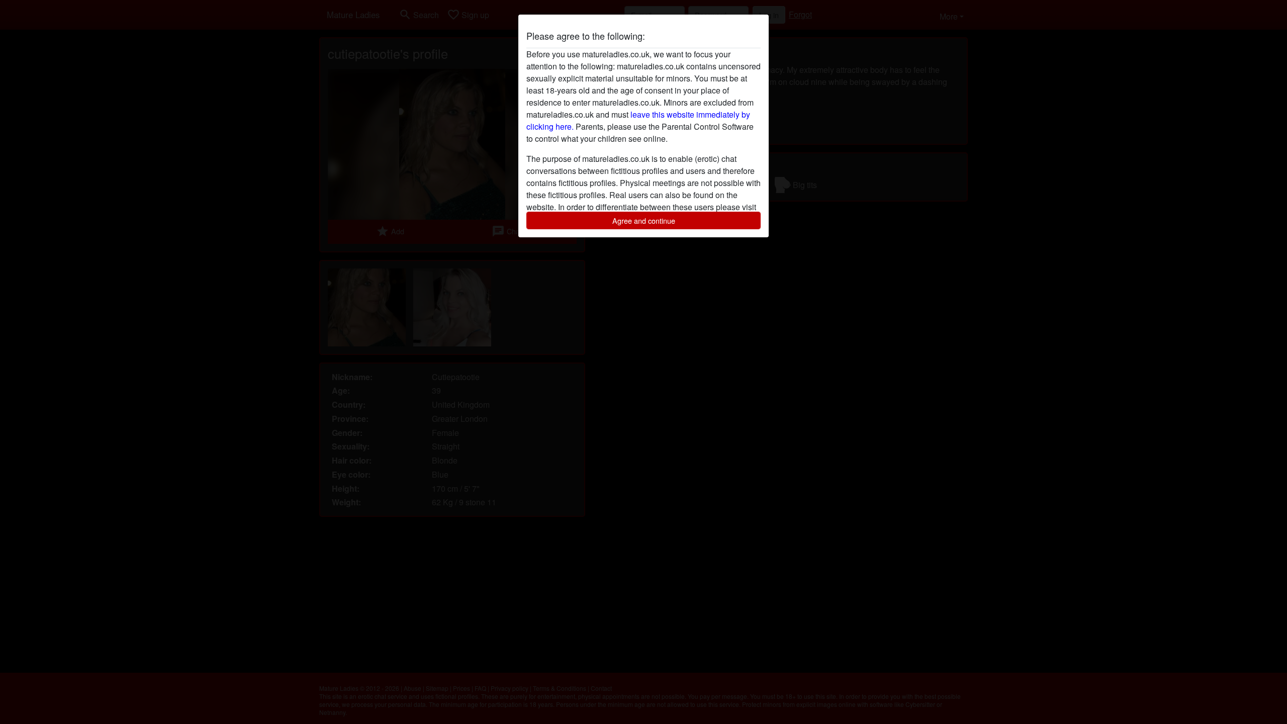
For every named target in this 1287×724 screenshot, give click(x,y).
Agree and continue (643, 220)
